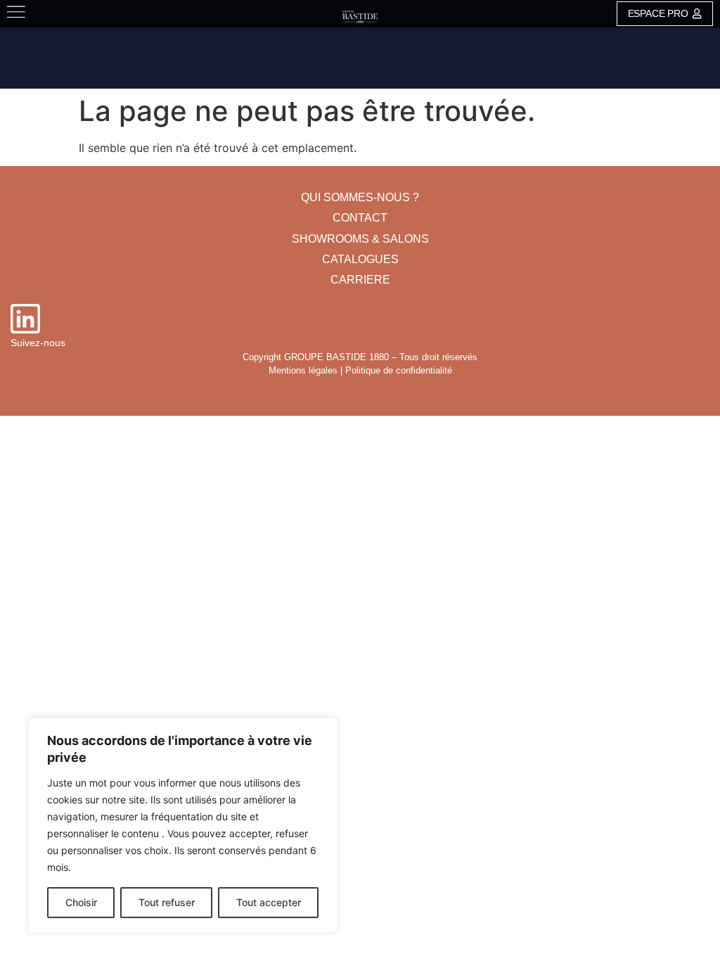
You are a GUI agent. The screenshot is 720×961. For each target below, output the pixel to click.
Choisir (81, 902)
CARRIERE (360, 280)
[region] (183, 825)
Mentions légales (303, 370)
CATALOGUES (360, 259)
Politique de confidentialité (398, 370)
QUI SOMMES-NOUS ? (360, 197)
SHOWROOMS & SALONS (360, 239)
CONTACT (360, 218)
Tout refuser (167, 902)
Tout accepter (268, 902)
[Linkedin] (25, 318)
